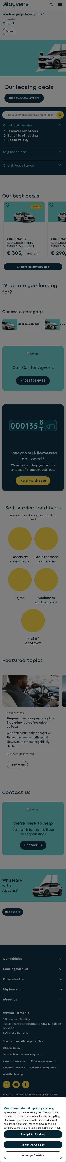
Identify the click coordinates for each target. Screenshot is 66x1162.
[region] (33, 1129)
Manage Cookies (33, 1155)
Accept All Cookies (33, 1134)
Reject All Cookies (33, 1144)
